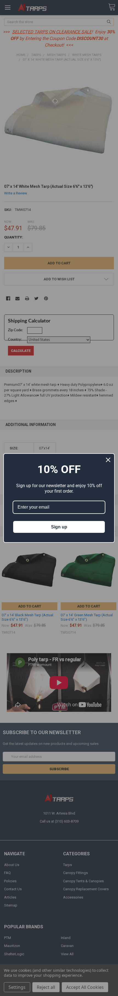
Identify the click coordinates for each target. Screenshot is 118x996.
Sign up (59, 527)
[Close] (108, 459)
